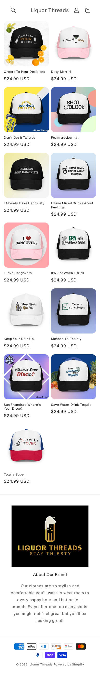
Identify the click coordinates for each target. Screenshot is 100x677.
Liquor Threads (41, 664)
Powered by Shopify (69, 664)
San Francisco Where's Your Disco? (22, 407)
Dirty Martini (61, 72)
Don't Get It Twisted (19, 137)
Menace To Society (66, 339)
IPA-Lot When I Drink (67, 273)
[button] (13, 10)
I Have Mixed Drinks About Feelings (72, 205)
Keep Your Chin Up (19, 339)
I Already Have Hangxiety (24, 203)
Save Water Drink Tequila (71, 405)
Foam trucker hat (65, 137)
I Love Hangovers (18, 273)
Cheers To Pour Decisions (24, 72)
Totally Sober (14, 474)
